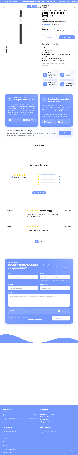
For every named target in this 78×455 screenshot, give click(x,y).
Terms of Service (38, 318)
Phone (44, 284)
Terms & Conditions (9, 449)
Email (10, 273)
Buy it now (67, 37)
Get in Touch (64, 133)
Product (42, 273)
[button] (58, 21)
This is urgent (64, 311)
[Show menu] (4, 7)
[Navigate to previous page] (32, 241)
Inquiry (10, 292)
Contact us (6, 438)
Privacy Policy (31, 318)
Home (43, 10)
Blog (4, 442)
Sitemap (5, 445)
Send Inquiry (59, 318)
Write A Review (39, 192)
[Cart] (74, 7)
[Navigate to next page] (46, 241)
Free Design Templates (11, 431)
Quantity (11, 284)
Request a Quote (8, 435)
